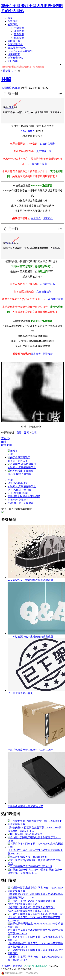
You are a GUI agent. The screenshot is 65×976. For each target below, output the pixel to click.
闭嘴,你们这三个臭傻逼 (20, 503)
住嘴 (6, 79)
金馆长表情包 (15, 44)
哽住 (3, 445)
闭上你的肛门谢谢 (18, 493)
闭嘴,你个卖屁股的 (18, 499)
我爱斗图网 (22, 432)
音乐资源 (19, 34)
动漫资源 (19, 31)
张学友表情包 (15, 57)
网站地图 (18, 965)
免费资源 (13, 21)
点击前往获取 (47, 143)
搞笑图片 (8, 70)
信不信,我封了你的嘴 (19, 489)
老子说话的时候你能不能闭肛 (24, 496)
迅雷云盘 (48, 218)
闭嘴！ (11, 480)
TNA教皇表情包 (17, 47)
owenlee (16, 87)
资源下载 (13, 24)
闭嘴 (3, 441)
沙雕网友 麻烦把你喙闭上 (22, 486)
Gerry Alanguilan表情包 (20, 51)
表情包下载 (14, 41)
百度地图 (6, 965)
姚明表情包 (14, 54)
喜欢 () (5, 438)
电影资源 (19, 27)
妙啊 (9, 445)
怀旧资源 (13, 61)
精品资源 (19, 37)
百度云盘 (36, 218)
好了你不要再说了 (18, 483)
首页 (10, 18)
